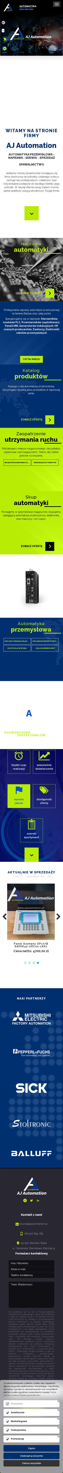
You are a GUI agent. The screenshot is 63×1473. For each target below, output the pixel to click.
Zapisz (31, 1448)
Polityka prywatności (29, 1395)
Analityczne (17, 1412)
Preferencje (17, 1438)
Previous (5, 917)
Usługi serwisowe (45, 648)
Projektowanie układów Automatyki (18, 641)
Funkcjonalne (18, 1430)
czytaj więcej (31, 359)
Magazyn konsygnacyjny (17, 463)
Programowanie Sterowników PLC (46, 641)
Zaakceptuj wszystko (31, 1455)
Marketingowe (19, 1421)
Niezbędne (17, 1403)
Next (57, 917)
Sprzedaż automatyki (45, 463)
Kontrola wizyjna (17, 648)
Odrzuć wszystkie (31, 1463)
